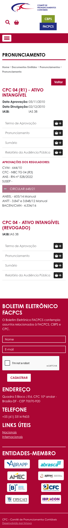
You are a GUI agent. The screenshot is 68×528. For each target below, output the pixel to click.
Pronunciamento (12, 71)
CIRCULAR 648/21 (22, 189)
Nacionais (9, 432)
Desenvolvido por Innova (17, 523)
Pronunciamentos (50, 67)
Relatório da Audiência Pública (27, 152)
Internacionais (12, 437)
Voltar (58, 82)
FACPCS (48, 26)
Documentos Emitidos (24, 67)
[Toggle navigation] (6, 38)
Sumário (11, 143)
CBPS (48, 19)
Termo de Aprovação (20, 123)
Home (5, 67)
